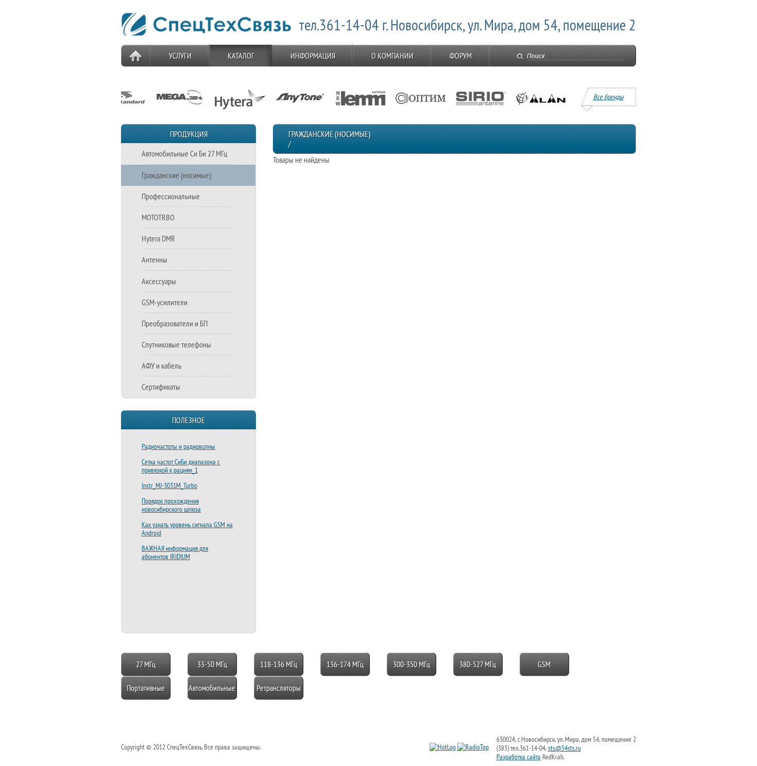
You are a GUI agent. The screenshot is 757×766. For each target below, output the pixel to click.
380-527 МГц (477, 664)
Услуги (180, 55)
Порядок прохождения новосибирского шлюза (171, 505)
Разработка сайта (518, 756)
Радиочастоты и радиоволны (178, 446)
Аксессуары (159, 281)
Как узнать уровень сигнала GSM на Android (187, 528)
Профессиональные (171, 196)
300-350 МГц (411, 664)
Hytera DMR (158, 238)
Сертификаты (161, 386)
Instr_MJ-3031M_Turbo (169, 485)
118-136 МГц (278, 664)
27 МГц (146, 664)
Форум (461, 55)
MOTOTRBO (158, 217)
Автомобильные (211, 688)
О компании (392, 55)
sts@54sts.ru (564, 748)
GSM (544, 664)
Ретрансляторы (278, 688)
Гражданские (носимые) (176, 175)
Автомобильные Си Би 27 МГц (184, 153)
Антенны (154, 259)
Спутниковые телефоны (176, 344)
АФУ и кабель (161, 365)
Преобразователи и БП (175, 323)
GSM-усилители (164, 302)
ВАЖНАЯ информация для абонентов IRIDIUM (175, 552)
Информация (312, 55)
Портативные (146, 688)
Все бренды (608, 96)
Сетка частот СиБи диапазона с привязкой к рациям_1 (181, 466)
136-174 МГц (345, 664)
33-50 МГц (212, 664)
